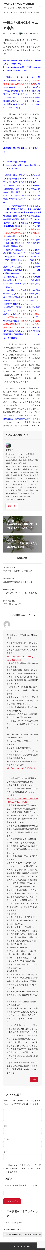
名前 (6, 1125)
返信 (34, 1079)
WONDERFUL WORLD (18, 4)
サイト (6, 1152)
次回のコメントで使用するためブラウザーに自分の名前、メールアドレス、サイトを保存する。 (23, 1168)
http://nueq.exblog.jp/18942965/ (21, 768)
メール (7, 1138)
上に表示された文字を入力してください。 (21, 1185)
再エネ (35, 33)
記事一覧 (12, 506)
